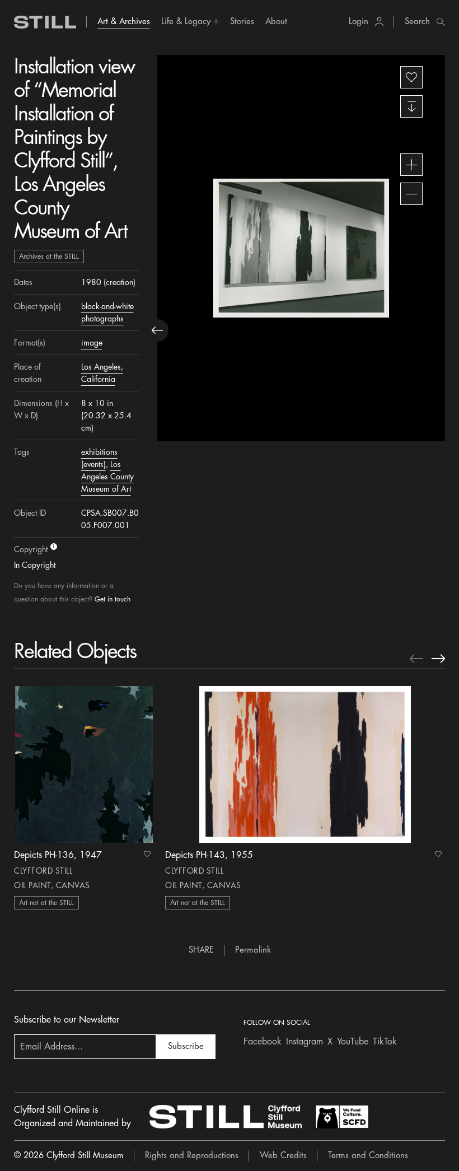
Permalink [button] (253, 950)
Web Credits (283, 1155)
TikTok (385, 1041)
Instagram (304, 1041)
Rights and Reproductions (191, 1155)
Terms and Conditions (368, 1155)
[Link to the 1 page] (84, 764)
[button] (190, 22)
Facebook (262, 1041)
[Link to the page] (45, 22)
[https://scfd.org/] (342, 1116)
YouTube (352, 1041)
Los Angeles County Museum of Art (107, 476)
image (91, 343)
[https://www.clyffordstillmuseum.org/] (225, 1116)
